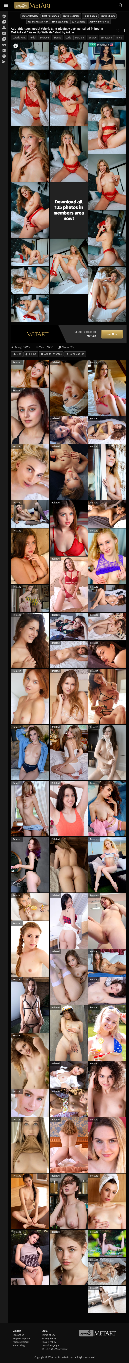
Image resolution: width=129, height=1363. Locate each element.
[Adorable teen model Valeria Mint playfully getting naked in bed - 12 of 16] (30, 252)
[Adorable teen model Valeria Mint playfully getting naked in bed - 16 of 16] (30, 308)
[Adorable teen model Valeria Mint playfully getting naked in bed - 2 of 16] (68, 56)
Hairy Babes (90, 16)
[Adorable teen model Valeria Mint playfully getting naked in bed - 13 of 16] (68, 266)
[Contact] (4, 62)
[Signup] (4, 50)
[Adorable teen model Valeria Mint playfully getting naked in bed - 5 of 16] (107, 84)
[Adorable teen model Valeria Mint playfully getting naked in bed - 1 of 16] (30, 56)
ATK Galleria (78, 21)
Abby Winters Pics (99, 21)
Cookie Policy (49, 1342)
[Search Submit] (120, 5)
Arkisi (33, 37)
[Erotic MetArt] (33, 5)
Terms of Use (49, 1335)
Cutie (68, 37)
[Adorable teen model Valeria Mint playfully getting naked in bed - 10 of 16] (30, 210)
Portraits (79, 37)
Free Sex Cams (60, 21)
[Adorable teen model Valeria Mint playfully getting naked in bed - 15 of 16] (107, 294)
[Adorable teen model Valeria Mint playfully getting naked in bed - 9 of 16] (107, 182)
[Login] (4, 45)
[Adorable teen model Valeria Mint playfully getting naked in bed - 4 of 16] (68, 98)
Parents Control (21, 1342)
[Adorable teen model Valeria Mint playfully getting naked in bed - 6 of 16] (107, 126)
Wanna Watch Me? (38, 21)
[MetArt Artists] (4, 33)
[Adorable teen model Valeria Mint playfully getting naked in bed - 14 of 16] (30, 280)
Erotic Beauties (71, 16)
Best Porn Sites (50, 16)
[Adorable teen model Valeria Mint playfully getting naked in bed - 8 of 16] (68, 154)
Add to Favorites (53, 354)
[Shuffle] (118, 31)
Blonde (57, 37)
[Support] (4, 56)
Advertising (19, 1345)
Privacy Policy (49, 1338)
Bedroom (45, 37)
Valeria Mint (19, 37)
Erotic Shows (108, 16)
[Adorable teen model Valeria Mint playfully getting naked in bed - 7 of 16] (30, 154)
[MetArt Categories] (4, 39)
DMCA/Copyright (50, 1345)
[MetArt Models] (4, 28)
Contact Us (18, 1335)
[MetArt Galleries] (4, 16)
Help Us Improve (21, 1338)
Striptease (106, 37)
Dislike (32, 354)
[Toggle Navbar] (6, 5)
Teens (119, 37)
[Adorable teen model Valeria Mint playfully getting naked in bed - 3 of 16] (30, 98)
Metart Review (30, 16)
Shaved (93, 37)
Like (19, 354)
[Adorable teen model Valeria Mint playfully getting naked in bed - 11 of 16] (107, 238)
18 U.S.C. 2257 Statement (55, 1349)
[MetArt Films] (4, 22)
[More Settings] (124, 31)
